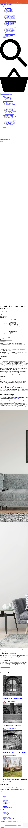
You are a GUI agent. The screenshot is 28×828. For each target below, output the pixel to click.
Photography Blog (6, 817)
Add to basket (3, 341)
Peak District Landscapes (10, 21)
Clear (9, 337)
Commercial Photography (8, 25)
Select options (13, 701)
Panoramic (5, 801)
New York (5, 806)
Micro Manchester (9, 19)
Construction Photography (10, 30)
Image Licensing (6, 813)
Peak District (5, 803)
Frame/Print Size (4, 323)
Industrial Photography (10, 34)
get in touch (14, 387)
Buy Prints (5, 12)
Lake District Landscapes (10, 22)
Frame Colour (4, 333)
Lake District (5, 800)
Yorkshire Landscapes (9, 23)
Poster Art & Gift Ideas (10, 17)
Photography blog (6, 36)
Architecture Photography (10, 26)
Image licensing (8, 10)
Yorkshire (5, 804)
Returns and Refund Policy (8, 818)
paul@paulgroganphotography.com (14, 787)
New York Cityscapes (9, 24)
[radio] (15, 319)
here (20, 353)
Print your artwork (9, 9)
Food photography (9, 28)
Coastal (4, 796)
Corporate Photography (10, 32)
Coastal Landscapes (9, 14)
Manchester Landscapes (10, 18)
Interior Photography (9, 31)
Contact (4, 37)
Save (2, 141)
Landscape (5, 797)
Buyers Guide (8, 8)
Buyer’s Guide (16, 398)
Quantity (2, 338)
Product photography (9, 29)
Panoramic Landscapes (10, 16)
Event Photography (9, 35)
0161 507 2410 (3, 787)
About (4, 6)
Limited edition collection (8, 11)
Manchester (5, 799)
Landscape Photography (10, 15)
